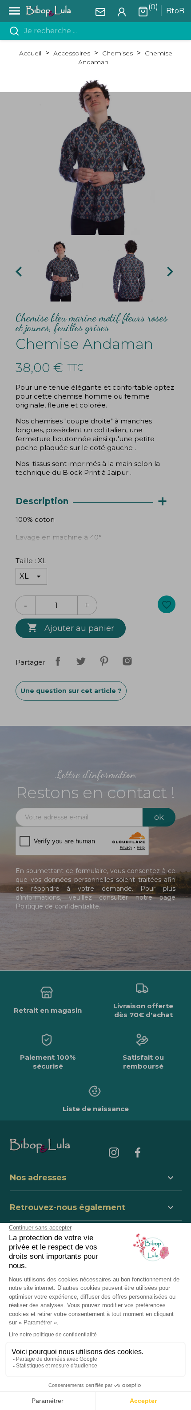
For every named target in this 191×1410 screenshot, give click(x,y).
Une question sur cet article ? (71, 691)
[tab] (95, 501)
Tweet (81, 661)
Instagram (127, 661)
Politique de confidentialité (57, 906)
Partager (58, 661)
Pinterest (104, 661)
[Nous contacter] (100, 11)
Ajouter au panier (70, 628)
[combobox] (101, 31)
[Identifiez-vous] (121, 11)
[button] (96, 1208)
